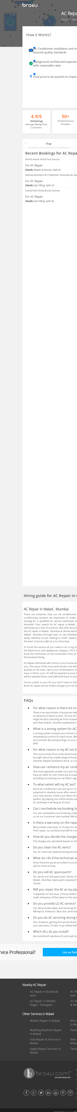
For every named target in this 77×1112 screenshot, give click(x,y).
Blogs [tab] (49, 143)
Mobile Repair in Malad (45, 1020)
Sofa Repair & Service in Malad (45, 1041)
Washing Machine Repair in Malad (46, 1032)
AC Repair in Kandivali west (44, 993)
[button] (25, 143)
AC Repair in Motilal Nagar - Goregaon (42, 1003)
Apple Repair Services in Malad (45, 1050)
